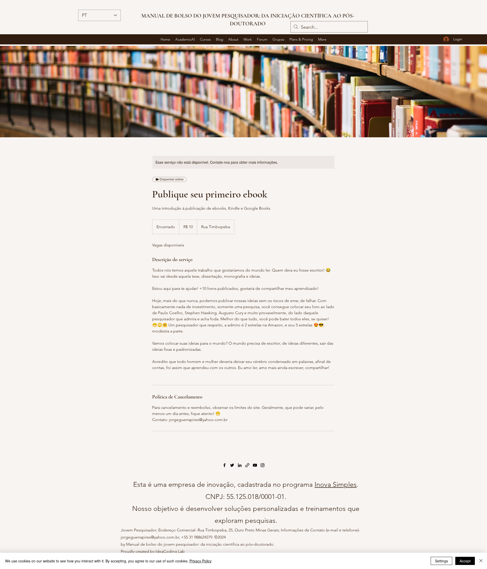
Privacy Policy (200, 560)
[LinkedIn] (239, 465)
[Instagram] (262, 465)
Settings (441, 560)
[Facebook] (224, 465)
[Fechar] (481, 561)
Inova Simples (336, 484)
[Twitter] (232, 465)
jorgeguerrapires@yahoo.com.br (150, 537)
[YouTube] (254, 465)
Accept (465, 560)
